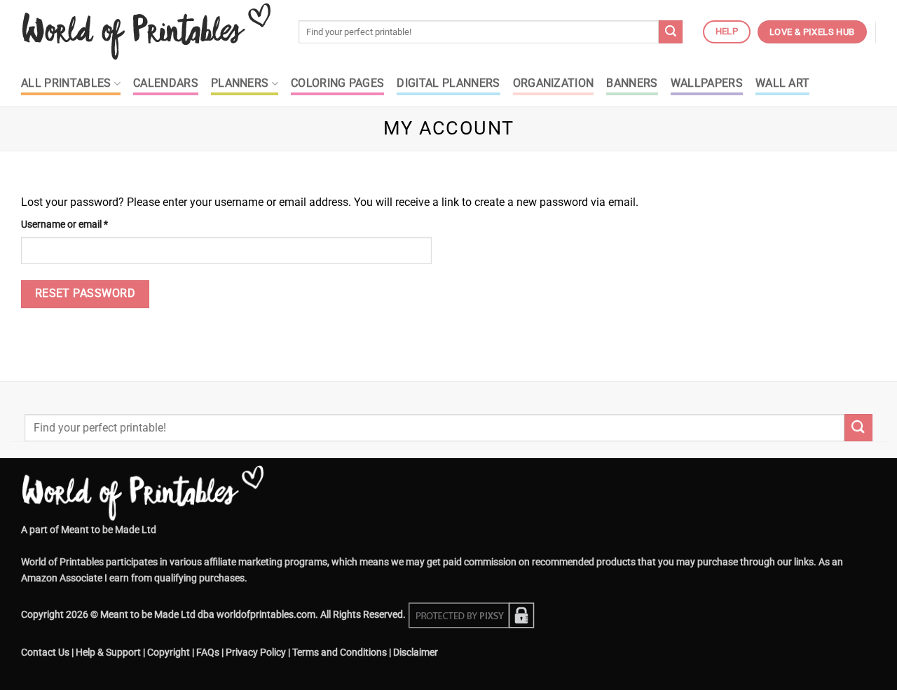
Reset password (85, 293)
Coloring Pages (337, 83)
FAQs (207, 652)
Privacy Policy (256, 652)
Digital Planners (448, 83)
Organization (553, 83)
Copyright (168, 652)
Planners (240, 83)
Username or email (83, 224)
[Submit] (671, 32)
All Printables (66, 83)
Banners (631, 83)
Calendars (165, 83)
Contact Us (45, 652)
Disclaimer (415, 652)
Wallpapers (707, 83)
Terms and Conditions (339, 652)
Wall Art (782, 83)
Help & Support (108, 652)
